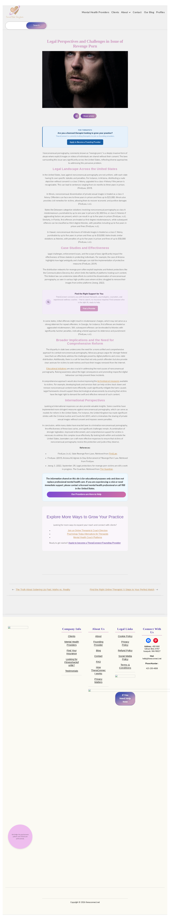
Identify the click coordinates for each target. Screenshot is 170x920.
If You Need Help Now (125, 698)
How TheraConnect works (98, 670)
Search (36, 25)
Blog (98, 650)
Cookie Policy (125, 636)
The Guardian (106, 469)
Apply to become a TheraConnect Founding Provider (94, 543)
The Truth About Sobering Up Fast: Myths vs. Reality (43, 589)
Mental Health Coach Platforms (87, 537)
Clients (71, 636)
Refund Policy (125, 650)
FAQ (98, 661)
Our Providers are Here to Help (86, 494)
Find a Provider (89, 309)
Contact (98, 656)
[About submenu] (130, 12)
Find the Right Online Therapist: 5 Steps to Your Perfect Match (122, 589)
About (98, 636)
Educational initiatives (56, 368)
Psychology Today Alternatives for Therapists (87, 534)
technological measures (108, 381)
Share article (88, 116)
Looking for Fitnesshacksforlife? (71, 662)
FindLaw (113, 454)
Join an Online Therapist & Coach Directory (88, 530)
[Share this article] (76, 116)
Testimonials (71, 671)
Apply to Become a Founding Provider (85, 142)
